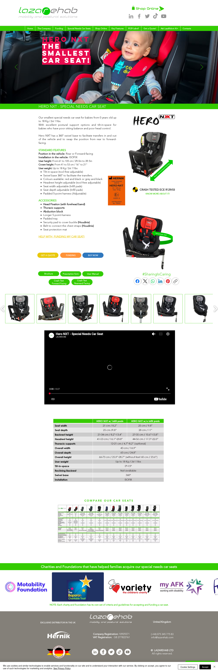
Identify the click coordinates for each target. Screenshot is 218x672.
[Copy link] (175, 281)
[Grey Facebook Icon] (139, 16)
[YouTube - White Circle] (127, 652)
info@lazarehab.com (162, 637)
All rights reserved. (162, 653)
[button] (44, 28)
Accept (205, 666)
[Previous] (16, 67)
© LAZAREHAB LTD (162, 650)
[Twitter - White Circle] (111, 652)
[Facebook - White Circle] (103, 652)
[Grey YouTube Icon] (163, 16)
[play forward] (214, 587)
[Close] (214, 667)
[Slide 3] (109, 96)
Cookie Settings (187, 666)
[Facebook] (137, 281)
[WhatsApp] (152, 281)
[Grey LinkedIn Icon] (131, 16)
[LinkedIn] (160, 281)
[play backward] (3, 587)
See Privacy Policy (62, 668)
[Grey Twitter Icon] (147, 16)
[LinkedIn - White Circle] (95, 652)
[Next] (202, 67)
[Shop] (133, 7)
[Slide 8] (106, 96)
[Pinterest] (167, 281)
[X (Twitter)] (145, 281)
